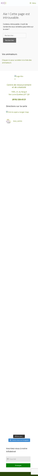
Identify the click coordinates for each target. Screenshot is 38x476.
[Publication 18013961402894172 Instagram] (19, 164)
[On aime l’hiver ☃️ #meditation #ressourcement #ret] (19, 287)
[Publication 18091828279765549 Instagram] (19, 256)
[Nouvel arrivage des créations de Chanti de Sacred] (19, 410)
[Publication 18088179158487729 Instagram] (19, 241)
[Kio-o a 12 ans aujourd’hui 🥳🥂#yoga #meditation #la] (19, 426)
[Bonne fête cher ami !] (19, 333)
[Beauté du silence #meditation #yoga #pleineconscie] (19, 210)
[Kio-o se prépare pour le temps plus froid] (19, 318)
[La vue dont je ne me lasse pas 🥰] (19, 364)
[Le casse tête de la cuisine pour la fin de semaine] (19, 379)
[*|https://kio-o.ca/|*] (19, 179)
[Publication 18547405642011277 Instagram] (19, 225)
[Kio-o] (4, 3)
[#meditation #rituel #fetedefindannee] (19, 272)
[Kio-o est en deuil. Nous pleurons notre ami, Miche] (19, 349)
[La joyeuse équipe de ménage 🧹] (19, 395)
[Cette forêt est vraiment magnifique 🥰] (19, 195)
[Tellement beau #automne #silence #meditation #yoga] (19, 302)
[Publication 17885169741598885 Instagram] (19, 148)
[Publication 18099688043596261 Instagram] (19, 133)
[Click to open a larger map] (17, 112)
